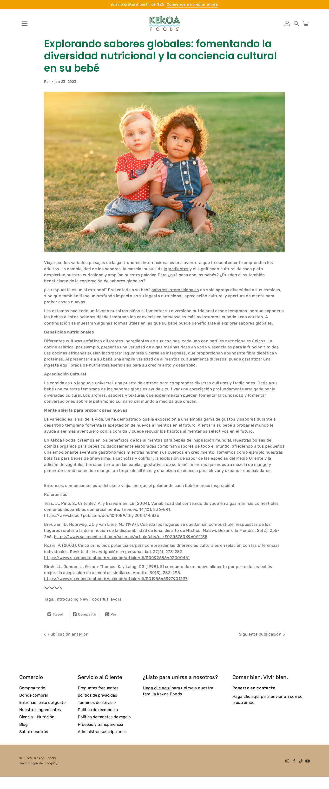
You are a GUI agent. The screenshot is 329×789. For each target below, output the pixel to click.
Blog (23, 724)
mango (261, 464)
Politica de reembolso (98, 709)
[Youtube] (307, 761)
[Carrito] (306, 23)
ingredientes (176, 268)
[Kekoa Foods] (164, 23)
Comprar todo (32, 687)
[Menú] (24, 24)
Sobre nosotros (33, 731)
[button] (296, 23)
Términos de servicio (97, 702)
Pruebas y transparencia (100, 724)
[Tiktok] (301, 761)
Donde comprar (33, 695)
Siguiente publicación (260, 634)
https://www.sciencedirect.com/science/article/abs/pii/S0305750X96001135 (131, 536)
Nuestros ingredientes (40, 709)
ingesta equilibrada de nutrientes (77, 365)
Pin (113, 614)
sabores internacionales (175, 289)
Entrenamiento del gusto (42, 702)
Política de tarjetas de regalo (104, 716)
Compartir (87, 614)
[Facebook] (294, 761)
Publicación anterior (67, 634)
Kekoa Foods (45, 758)
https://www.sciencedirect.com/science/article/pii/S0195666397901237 (116, 578)
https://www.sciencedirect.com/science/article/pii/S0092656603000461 (117, 557)
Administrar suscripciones (102, 731)
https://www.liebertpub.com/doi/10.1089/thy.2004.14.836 (101, 515)
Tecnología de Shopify (38, 763)
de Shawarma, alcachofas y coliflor (118, 458)
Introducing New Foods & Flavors (88, 599)
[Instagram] (287, 761)
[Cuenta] (287, 23)
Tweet (58, 614)
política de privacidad (97, 695)
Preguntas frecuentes (98, 687)
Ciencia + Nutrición (36, 716)
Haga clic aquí (156, 687)
